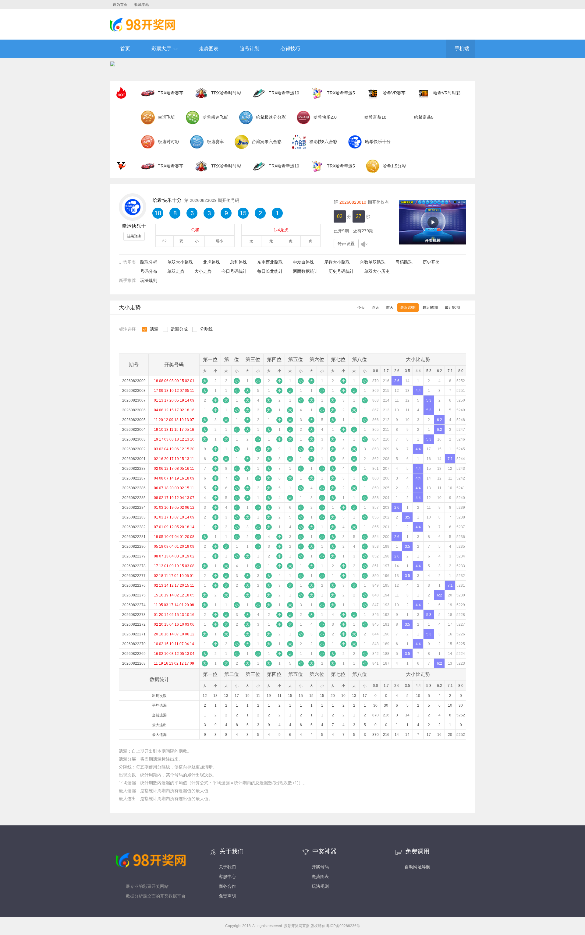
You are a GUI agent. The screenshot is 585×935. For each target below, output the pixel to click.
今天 (361, 307)
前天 (389, 307)
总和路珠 (238, 262)
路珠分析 (148, 262)
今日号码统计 (234, 271)
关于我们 (227, 866)
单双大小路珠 (180, 262)
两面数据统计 (305, 271)
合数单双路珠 (372, 262)
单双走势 (175, 271)
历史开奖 (431, 262)
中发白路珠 (303, 262)
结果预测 (134, 236)
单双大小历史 (377, 271)
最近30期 (408, 307)
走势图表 (208, 48)
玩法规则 (148, 280)
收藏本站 (141, 4)
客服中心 (227, 876)
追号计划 (249, 48)
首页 (125, 48)
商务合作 (227, 886)
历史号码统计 (341, 271)
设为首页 (120, 4)
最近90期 (452, 307)
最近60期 (430, 307)
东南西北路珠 (270, 262)
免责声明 (227, 896)
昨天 (375, 307)
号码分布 (148, 271)
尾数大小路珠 (337, 262)
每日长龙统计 (270, 271)
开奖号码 (320, 866)
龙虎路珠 (211, 262)
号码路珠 (404, 262)
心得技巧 (290, 48)
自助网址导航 (417, 866)
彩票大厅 (161, 48)
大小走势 (202, 271)
